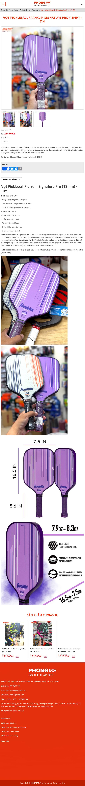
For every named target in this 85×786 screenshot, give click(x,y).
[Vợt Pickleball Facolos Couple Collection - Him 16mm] (70, 633)
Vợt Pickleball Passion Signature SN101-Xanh (14, 650)
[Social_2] (16, 747)
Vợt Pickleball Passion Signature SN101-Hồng (42, 650)
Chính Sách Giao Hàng (9, 736)
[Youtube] (23, 747)
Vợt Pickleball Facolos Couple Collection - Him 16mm (69, 650)
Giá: (2, 134)
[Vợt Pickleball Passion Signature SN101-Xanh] (14, 633)
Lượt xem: (4, 130)
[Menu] (3, 4)
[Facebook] (10, 747)
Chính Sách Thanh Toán (10, 732)
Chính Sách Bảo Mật (8, 723)
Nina (63, 783)
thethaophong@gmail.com (16, 690)
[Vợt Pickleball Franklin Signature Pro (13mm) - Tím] (9, 119)
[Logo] (42, 4)
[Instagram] (4, 747)
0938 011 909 (15, 686)
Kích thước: (5, 137)
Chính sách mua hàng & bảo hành (13, 727)
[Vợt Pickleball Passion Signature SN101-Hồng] (42, 633)
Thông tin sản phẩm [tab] (11, 179)
